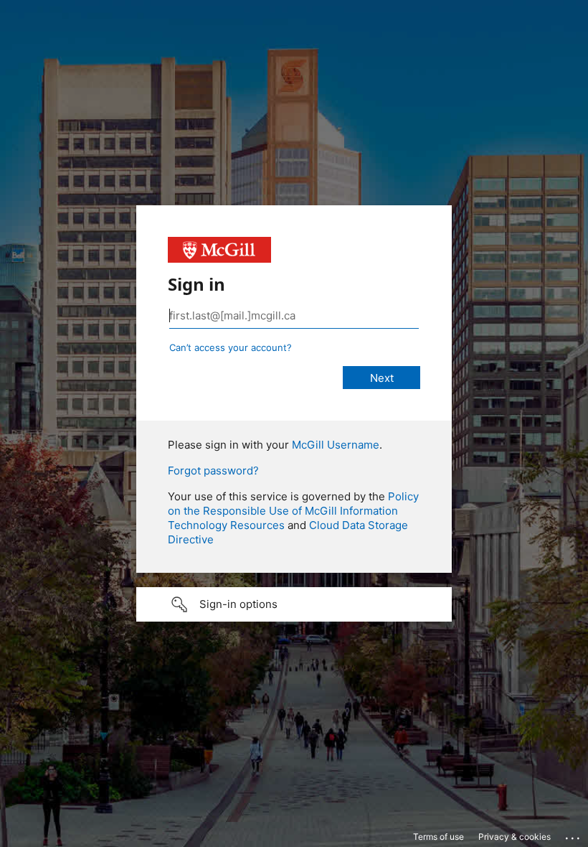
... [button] (573, 835)
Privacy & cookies (514, 836)
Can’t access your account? (230, 347)
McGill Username (335, 444)
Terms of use (438, 836)
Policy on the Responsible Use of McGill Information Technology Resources (293, 511)
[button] (294, 604)
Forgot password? (213, 470)
